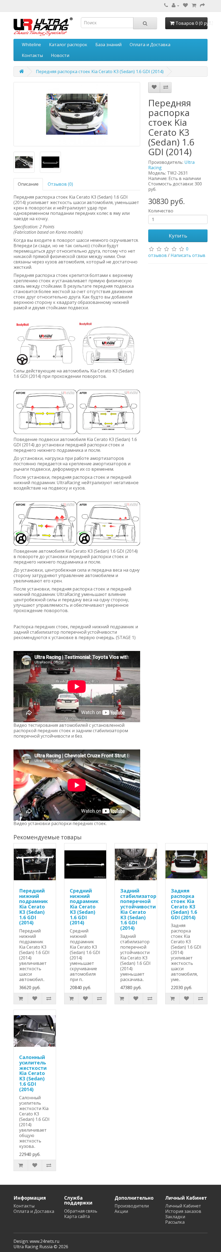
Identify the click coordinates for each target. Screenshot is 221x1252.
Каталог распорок (68, 44)
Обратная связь (80, 1211)
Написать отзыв (188, 255)
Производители (132, 1206)
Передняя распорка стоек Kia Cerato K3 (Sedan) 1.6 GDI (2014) (100, 71)
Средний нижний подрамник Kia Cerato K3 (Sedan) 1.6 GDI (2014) (84, 906)
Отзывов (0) (60, 184)
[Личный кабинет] (175, 5)
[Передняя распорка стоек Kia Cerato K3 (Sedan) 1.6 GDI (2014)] (76, 114)
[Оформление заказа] (202, 5)
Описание (28, 184)
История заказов (183, 1211)
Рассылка (175, 1222)
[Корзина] (194, 5)
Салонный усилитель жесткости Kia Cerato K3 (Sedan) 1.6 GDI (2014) (33, 1073)
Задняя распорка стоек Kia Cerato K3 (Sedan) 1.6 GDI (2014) (184, 904)
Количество (160, 210)
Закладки (175, 1217)
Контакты (32, 55)
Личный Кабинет (183, 1206)
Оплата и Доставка (150, 44)
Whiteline (31, 44)
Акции (121, 1211)
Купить (178, 235)
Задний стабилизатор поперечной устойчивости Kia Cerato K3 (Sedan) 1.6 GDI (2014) (138, 909)
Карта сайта (77, 1216)
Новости (60, 55)
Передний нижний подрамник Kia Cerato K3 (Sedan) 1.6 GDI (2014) (33, 906)
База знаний (108, 44)
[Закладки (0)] (185, 5)
